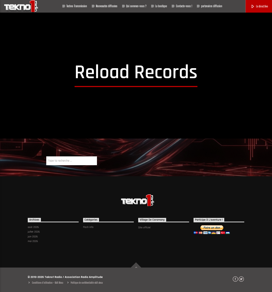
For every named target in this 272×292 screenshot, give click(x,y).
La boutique (161, 6)
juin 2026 (33, 236)
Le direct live (262, 6)
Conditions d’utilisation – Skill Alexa (47, 282)
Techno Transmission (76, 6)
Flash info (88, 227)
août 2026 (33, 227)
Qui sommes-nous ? (136, 6)
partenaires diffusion (211, 6)
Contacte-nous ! (184, 6)
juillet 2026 (34, 231)
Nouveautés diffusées (106, 6)
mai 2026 (33, 241)
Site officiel (144, 227)
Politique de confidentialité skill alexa (87, 282)
